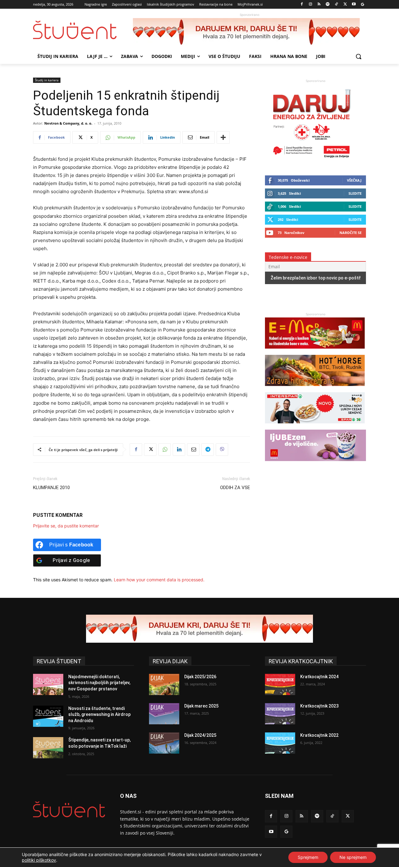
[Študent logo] (83, 30)
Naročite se (350, 232)
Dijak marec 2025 (201, 705)
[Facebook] (301, 4)
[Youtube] (353, 4)
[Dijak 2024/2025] (164, 743)
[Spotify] (327, 4)
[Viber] (222, 449)
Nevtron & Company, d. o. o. (68, 123)
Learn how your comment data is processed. (159, 579)
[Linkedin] (179, 449)
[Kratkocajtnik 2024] (280, 684)
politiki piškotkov (39, 860)
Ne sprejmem (353, 857)
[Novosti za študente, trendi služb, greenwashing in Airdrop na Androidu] (48, 716)
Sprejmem (308, 857)
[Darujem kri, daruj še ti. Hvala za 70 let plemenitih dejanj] (249, 32)
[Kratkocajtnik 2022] (280, 743)
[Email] (193, 449)
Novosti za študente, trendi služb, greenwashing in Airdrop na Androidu (99, 714)
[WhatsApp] (164, 449)
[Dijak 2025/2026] (164, 684)
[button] (358, 56)
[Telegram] (207, 449)
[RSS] (319, 4)
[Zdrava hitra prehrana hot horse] (315, 389)
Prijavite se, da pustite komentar (66, 525)
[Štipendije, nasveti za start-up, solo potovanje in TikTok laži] (48, 747)
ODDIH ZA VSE (235, 487)
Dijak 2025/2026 (200, 676)
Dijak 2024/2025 (200, 735)
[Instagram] (310, 4)
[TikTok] (336, 4)
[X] (345, 4)
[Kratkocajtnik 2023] (280, 713)
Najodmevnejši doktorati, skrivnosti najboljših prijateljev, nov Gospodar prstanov (99, 682)
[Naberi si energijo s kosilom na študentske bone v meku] (315, 352)
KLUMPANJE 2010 (51, 487)
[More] (223, 137)
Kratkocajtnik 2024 (319, 676)
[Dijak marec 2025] (164, 713)
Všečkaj (354, 180)
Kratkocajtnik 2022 (319, 735)
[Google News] (362, 4)
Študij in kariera (47, 80)
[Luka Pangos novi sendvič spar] (315, 426)
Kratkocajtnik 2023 (319, 705)
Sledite (355, 193)
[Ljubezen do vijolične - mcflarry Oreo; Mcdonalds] (315, 464)
